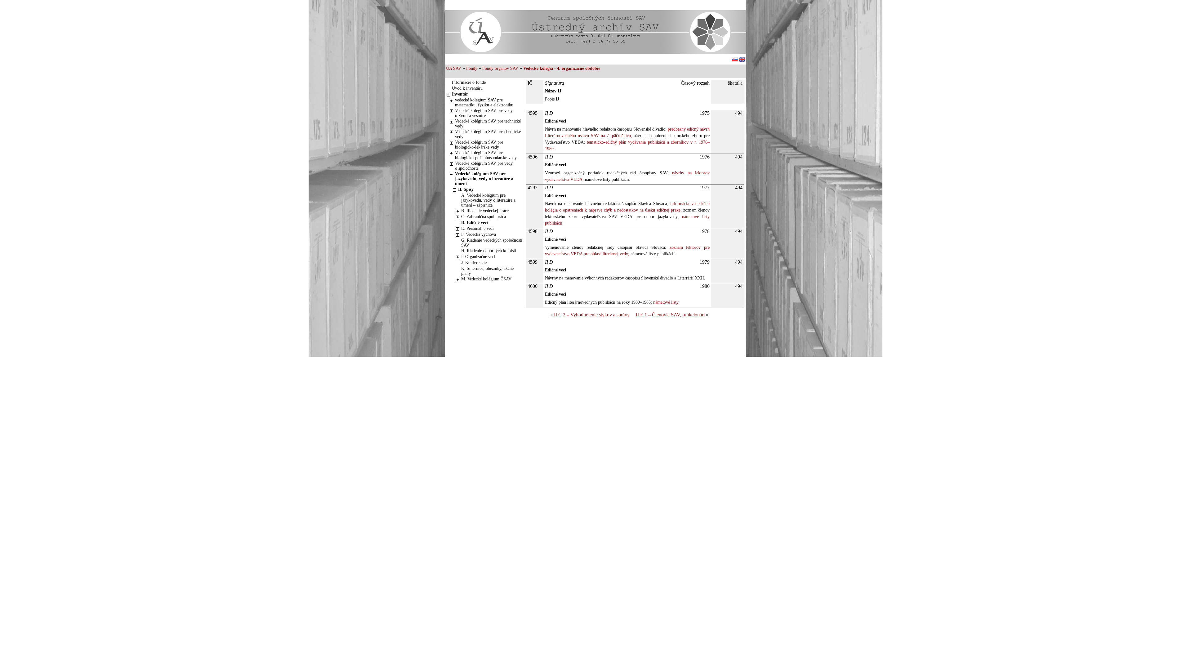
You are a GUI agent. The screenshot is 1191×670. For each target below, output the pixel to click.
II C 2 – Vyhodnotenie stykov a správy (592, 314)
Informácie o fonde (469, 82)
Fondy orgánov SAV (500, 68)
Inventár (460, 94)
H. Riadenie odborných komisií (488, 250)
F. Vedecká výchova (478, 234)
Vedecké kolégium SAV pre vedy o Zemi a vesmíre (484, 113)
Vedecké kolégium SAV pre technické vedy (488, 123)
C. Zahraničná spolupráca (483, 216)
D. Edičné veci (474, 222)
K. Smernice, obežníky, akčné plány (487, 271)
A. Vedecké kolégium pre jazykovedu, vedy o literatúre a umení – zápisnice (488, 200)
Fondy (471, 68)
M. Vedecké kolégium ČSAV (486, 279)
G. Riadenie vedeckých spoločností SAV (491, 243)
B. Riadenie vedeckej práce (485, 210)
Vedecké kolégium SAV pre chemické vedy (488, 134)
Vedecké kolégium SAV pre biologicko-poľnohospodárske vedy (486, 155)
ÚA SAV (453, 68)
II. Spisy (466, 189)
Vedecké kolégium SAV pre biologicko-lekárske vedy (479, 145)
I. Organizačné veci (478, 256)
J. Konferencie (474, 262)
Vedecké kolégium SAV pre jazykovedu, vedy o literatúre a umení (484, 179)
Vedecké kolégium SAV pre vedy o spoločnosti (484, 166)
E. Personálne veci (477, 228)
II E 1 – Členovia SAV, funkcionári (670, 314)
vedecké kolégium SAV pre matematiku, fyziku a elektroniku (484, 102)
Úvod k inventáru (467, 88)
